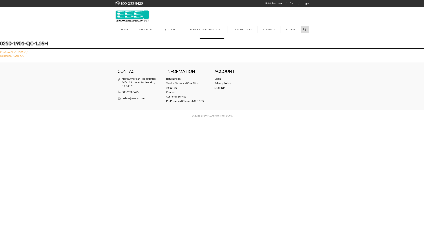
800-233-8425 (130, 92)
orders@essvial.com (133, 98)
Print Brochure (273, 3)
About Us (171, 87)
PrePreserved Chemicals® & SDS (185, 100)
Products (146, 29)
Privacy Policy (222, 83)
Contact (269, 29)
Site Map (219, 87)
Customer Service (176, 96)
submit (305, 29)
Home (124, 29)
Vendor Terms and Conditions (183, 83)
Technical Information (204, 29)
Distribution (243, 29)
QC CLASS (169, 29)
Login (306, 3)
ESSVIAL (206, 115)
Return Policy (173, 78)
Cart (292, 3)
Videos (290, 29)
